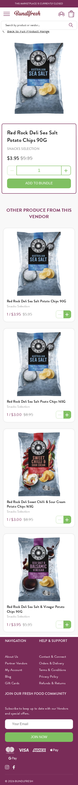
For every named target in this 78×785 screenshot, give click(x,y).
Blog (8, 676)
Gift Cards (12, 683)
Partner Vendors (16, 663)
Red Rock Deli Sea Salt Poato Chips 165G (36, 401)
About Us (11, 656)
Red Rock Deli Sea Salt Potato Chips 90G (36, 301)
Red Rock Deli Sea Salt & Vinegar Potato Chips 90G (35, 609)
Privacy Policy (48, 676)
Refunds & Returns (52, 683)
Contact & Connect (52, 656)
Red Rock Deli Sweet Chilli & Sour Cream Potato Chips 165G (36, 504)
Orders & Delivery (51, 663)
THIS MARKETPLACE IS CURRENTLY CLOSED (39, 3)
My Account (13, 669)
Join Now (39, 737)
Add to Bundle (39, 183)
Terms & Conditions (52, 669)
